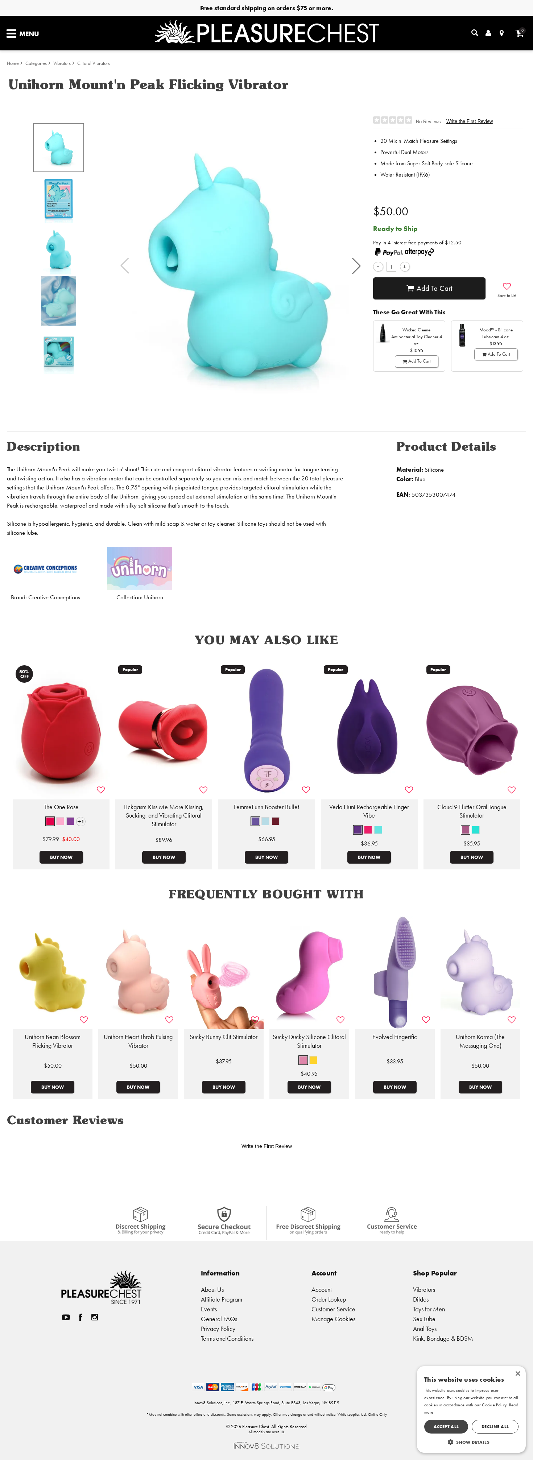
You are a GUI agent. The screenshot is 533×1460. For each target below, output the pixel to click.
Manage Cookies (333, 1319)
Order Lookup (328, 1299)
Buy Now (61, 857)
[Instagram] (94, 1317)
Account (321, 1289)
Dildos (421, 1299)
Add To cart (435, 288)
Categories (36, 63)
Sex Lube (424, 1319)
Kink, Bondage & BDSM (443, 1338)
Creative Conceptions (54, 597)
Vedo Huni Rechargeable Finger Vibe (369, 811)
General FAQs (219, 1319)
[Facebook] (80, 1317)
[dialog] (471, 1409)
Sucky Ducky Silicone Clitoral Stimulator (309, 1041)
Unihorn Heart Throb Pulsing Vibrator (138, 1041)
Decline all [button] (495, 1426)
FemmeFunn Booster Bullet (266, 807)
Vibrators (62, 63)
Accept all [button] (446, 1426)
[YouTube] (66, 1317)
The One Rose (61, 807)
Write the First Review (469, 121)
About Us (212, 1289)
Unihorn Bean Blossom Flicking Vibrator (52, 1041)
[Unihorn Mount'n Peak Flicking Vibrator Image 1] (240, 266)
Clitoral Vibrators (93, 63)
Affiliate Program (221, 1299)
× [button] (517, 1374)
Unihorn (153, 597)
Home (13, 63)
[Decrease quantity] (378, 267)
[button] (356, 266)
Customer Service (333, 1309)
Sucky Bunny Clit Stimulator (223, 1037)
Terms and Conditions (227, 1338)
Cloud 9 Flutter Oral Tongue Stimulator (472, 811)
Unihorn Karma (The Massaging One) (480, 1041)
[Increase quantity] (405, 267)
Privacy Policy (218, 1328)
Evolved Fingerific (394, 1037)
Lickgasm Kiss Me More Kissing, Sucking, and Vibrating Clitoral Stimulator (163, 815)
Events (209, 1309)
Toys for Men (429, 1309)
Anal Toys (425, 1328)
